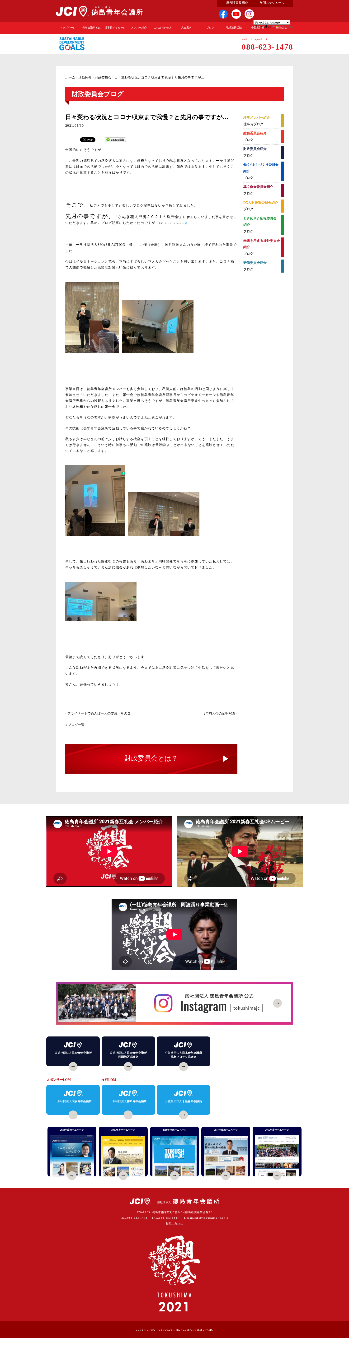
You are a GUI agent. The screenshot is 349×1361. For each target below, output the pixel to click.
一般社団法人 (73, 1101)
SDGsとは (281, 27)
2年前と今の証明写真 (219, 713)
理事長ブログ (253, 124)
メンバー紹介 (139, 27)
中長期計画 (257, 27)
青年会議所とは (91, 27)
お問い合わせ (174, 1223)
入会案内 (186, 27)
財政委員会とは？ (151, 758)
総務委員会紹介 (255, 133)
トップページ (67, 27)
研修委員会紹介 (255, 263)
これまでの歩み (163, 27)
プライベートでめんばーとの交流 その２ (99, 713)
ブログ (210, 27)
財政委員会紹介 (255, 149)
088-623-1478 (137, 1217)
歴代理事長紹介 (237, 3)
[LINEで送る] (115, 139)
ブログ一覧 (76, 725)
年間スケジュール (272, 3)
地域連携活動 (234, 27)
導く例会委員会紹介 (258, 187)
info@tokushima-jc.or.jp (211, 1217)
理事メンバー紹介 (256, 117)
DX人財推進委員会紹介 (260, 202)
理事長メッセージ (115, 27)
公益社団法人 (73, 1052)
